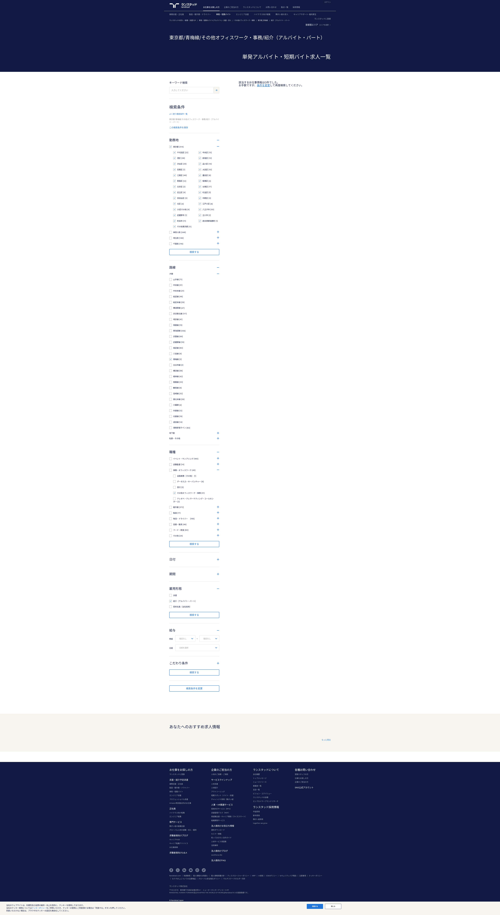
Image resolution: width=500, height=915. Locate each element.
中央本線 (176, 291)
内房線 (176, 416)
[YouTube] (191, 870)
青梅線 (176, 359)
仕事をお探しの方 (301, 778)
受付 (179, 487)
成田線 (176, 422)
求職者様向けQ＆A (178, 852)
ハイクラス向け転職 (262, 14)
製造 (175, 513)
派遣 (175, 595)
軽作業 (176, 507)
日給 (171, 648)
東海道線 (176, 331)
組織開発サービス (218, 820)
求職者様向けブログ (178, 835)
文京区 (180, 187)
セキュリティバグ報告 (288, 876)
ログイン (327, 2)
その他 (176, 536)
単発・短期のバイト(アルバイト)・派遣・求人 (215, 20)
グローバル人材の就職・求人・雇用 (182, 830)
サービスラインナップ (221, 780)
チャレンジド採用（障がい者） (223, 799)
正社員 (172, 808)
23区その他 (182, 209)
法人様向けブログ (219, 851)
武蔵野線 (176, 342)
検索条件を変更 (194, 688)
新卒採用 (256, 815)
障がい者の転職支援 (177, 826)
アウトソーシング (218, 792)
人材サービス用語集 (218, 841)
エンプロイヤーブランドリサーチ (265, 801)
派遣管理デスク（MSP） (220, 813)
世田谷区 (180, 198)
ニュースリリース (260, 782)
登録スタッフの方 (301, 774)
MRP (254, 876)
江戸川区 (206, 204)
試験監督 (176, 464)
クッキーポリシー (315, 876)
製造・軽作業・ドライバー (200, 14)
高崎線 (176, 393)
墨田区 (205, 175)
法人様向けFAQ (218, 860)
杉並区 (205, 192)
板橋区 (205, 181)
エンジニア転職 (175, 816)
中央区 (205, 152)
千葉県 (176, 244)
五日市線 (176, 365)
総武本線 (176, 302)
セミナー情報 (216, 834)
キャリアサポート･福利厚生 (304, 14)
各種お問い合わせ (305, 769)
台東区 (205, 187)
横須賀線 (176, 308)
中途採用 (256, 811)
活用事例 (214, 845)
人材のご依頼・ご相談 (219, 774)
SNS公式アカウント (304, 787)
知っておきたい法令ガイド (221, 838)
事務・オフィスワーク (182, 470)
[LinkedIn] (184, 870)
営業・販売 (177, 524)
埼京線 (176, 319)
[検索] (216, 90)
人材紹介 (214, 788)
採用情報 (296, 7)
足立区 (180, 192)
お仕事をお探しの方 (211, 7)
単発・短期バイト (223, 14)
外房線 (176, 410)
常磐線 (176, 325)
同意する (315, 906)
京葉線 (176, 336)
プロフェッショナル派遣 (178, 799)
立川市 (205, 215)
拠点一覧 (284, 7)
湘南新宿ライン (179, 428)
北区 (179, 204)
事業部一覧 (257, 786)
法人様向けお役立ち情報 (222, 826)
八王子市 (206, 209)
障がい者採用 (258, 819)
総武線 (176, 296)
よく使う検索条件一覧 (178, 114)
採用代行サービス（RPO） (221, 809)
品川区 (205, 164)
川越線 (176, 405)
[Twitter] (178, 870)
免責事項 (187, 876)
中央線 (176, 285)
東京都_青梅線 (263, 20)
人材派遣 (214, 784)
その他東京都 (182, 226)
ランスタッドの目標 (260, 797)
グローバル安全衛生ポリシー (209, 879)
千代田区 (180, 152)
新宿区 (205, 158)
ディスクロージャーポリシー (238, 876)
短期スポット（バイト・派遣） (223, 795)
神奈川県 (176, 232)
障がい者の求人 (282, 14)
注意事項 (302, 876)
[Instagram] (197, 870)
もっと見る (326, 740)
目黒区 (180, 169)
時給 (171, 639)
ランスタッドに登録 (322, 19)
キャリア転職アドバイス (178, 843)
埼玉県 (176, 238)
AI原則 (260, 876)
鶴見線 (176, 388)
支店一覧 (256, 790)
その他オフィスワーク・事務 (244, 20)
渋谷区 (180, 164)
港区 (179, 158)
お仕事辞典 (173, 847)
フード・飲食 (178, 530)
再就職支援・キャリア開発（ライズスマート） (229, 816)
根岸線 (176, 376)
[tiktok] (204, 870)
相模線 (176, 382)
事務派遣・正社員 (176, 14)
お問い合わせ (271, 7)
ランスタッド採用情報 (266, 807)
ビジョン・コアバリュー (262, 793)
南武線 (176, 348)
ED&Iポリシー (271, 876)
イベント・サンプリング (183, 459)
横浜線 (176, 371)
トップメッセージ (260, 778)
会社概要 (256, 774)
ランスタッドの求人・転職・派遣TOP (182, 20)
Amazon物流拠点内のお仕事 (180, 803)
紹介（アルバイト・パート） (281, 20)
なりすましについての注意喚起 (184, 879)
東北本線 (176, 399)
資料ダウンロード (218, 830)
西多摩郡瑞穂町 (208, 221)
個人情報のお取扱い (200, 876)
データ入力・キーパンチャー (189, 481)
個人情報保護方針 (218, 876)
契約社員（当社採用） (182, 607)
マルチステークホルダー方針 (234, 879)
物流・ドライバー (181, 519)
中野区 (205, 198)
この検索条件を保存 (178, 127)
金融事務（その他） (185, 476)
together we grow (260, 823)
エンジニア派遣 (242, 14)
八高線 (176, 353)
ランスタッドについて (252, 7)
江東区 (180, 175)
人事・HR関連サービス (222, 804)
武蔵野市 (180, 215)
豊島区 (180, 181)
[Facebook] (171, 870)
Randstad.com (175, 876)
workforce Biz (216, 855)
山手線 (176, 279)
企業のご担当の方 (231, 7)
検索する (194, 252)
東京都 (176, 147)
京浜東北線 (177, 313)
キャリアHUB (174, 839)
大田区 (205, 169)
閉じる (333, 906)
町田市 (180, 221)
